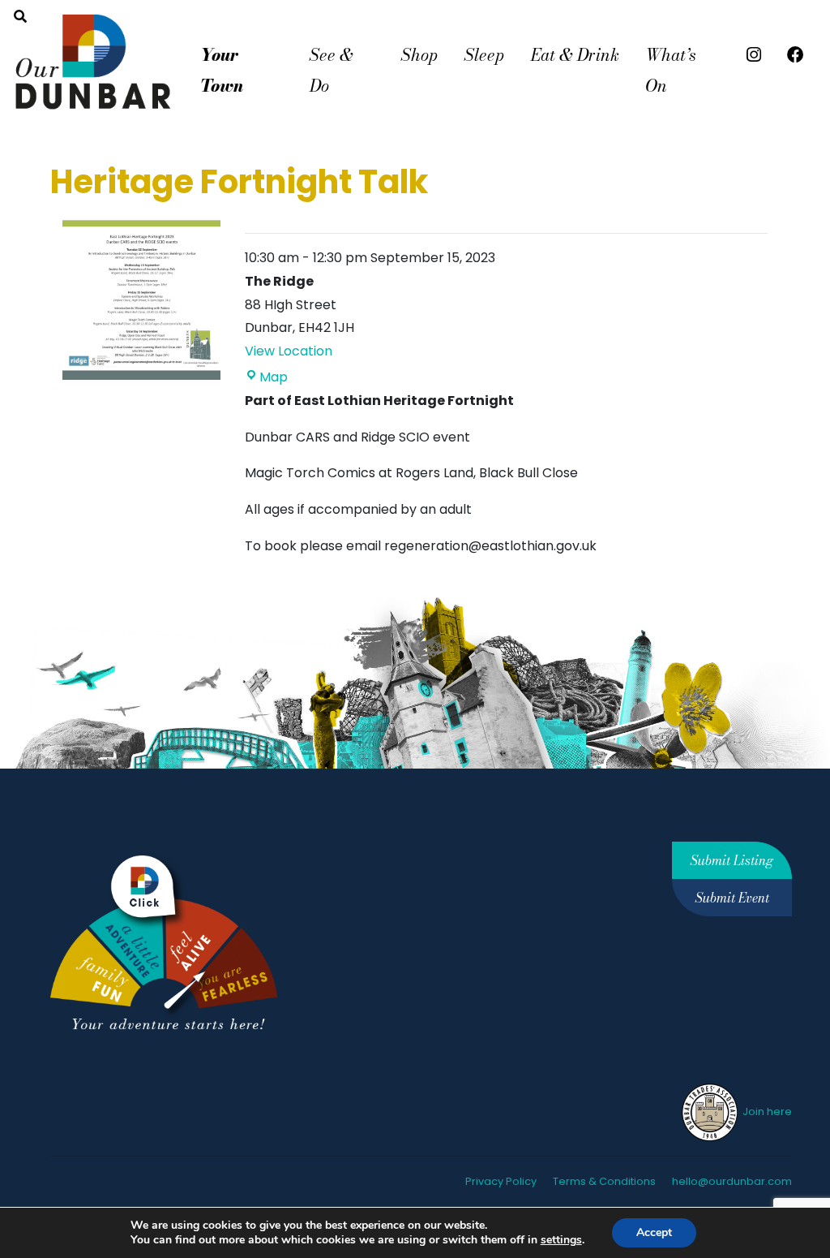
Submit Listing (732, 860)
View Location (288, 351)
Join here (766, 1111)
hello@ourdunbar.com (732, 1181)
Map (273, 377)
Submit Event (732, 897)
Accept (654, 1232)
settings (561, 1240)
